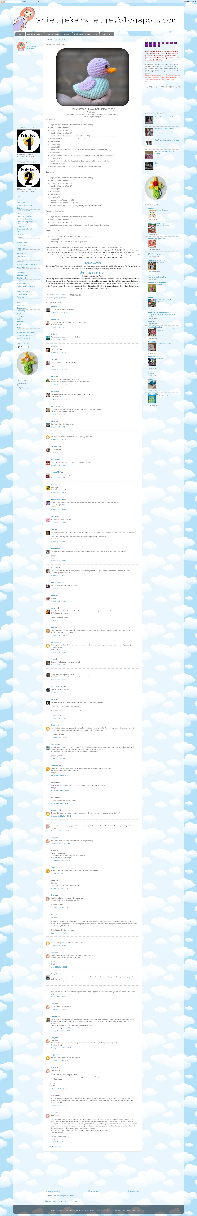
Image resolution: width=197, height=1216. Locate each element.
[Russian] (172, 43)
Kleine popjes (22, 259)
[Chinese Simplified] (159, 46)
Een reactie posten (55, 1146)
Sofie (53, 306)
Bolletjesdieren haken (163, 240)
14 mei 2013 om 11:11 (59, 737)
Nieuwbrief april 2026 (154, 255)
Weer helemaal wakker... (164, 344)
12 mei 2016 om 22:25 (59, 967)
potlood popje (22, 294)
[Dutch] (167, 43)
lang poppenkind (23, 267)
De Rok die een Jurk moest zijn (166, 396)
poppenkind (21, 289)
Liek (52, 529)
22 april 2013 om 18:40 (59, 601)
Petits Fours (21, 283)
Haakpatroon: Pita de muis (164, 128)
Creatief (151, 208)
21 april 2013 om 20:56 (59, 312)
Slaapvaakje (21, 308)
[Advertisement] (92, 1170)
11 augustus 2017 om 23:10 (61, 1031)
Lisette (150, 275)
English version (92, 262)
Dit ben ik (20, 226)
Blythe (19, 213)
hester (53, 376)
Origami (20, 281)
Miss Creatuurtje (57, 687)
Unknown (54, 434)
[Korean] (151, 46)
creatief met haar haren (25, 216)
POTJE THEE (153, 357)
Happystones (21, 248)
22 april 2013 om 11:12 (59, 576)
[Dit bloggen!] (73, 295)
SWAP (19, 319)
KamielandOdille (154, 394)
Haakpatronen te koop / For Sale (86, 34)
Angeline (54, 548)
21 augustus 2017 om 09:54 (61, 1048)
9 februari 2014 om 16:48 (60, 790)
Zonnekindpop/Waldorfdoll (26, 332)
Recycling (20, 300)
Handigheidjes (22, 245)
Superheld (20, 316)
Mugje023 (54, 1055)
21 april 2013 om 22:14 (59, 414)
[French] (151, 43)
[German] (155, 43)
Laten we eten (22, 270)
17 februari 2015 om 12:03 (60, 860)
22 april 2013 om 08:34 (59, 522)
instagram (151, 374)
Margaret (54, 406)
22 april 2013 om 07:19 (59, 493)
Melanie (54, 391)
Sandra (53, 319)
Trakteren (20, 327)
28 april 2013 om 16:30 (59, 718)
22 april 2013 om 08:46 (59, 561)
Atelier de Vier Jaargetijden (158, 312)
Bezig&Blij (152, 342)
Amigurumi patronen (58, 298)
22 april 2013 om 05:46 (59, 478)
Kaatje (53, 595)
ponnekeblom (153, 297)
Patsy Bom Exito (57, 974)
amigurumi (21, 202)
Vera (52, 659)
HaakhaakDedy (56, 582)
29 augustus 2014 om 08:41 (61, 816)
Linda (53, 672)
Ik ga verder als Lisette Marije (157, 277)
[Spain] (159, 43)
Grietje (53, 823)
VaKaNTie (159, 359)
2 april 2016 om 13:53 (59, 933)
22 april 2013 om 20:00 (59, 635)
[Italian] (163, 43)
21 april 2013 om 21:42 (59, 353)
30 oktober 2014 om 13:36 (60, 843)
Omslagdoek (21, 278)
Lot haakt (54, 446)
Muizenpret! (160, 262)
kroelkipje (54, 867)
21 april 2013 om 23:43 (59, 465)
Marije (53, 914)
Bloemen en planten (24, 211)
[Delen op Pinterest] (79, 295)
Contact (20, 34)
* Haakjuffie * (56, 472)
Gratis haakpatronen (34, 34)
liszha (53, 334)
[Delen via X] (75, 295)
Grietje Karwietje (21, 383)
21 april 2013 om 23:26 (59, 452)
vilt (18, 330)
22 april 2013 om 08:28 (59, 510)
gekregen (20, 234)
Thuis (19, 324)
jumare (53, 517)
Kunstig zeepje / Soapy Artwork (28, 264)
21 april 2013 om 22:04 (59, 384)
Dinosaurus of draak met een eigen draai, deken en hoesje (165, 382)
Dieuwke (54, 725)
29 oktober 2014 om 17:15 (60, 831)
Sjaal (19, 302)
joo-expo (151, 253)
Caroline (54, 1016)
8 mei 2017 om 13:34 (58, 997)
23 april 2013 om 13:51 (59, 680)
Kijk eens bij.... (22, 253)
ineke (53, 347)
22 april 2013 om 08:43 (59, 542)
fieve (149, 372)
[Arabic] (155, 46)
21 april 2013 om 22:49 (59, 440)
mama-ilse (152, 321)
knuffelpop (21, 262)
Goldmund (118, 1210)
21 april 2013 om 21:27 (59, 340)
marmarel (54, 459)
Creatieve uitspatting (24, 219)
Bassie (19, 208)
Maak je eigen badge (22, 388)
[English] (147, 43)
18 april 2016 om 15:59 (59, 946)
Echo (156, 163)
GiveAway (20, 237)
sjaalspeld (20, 305)
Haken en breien (23, 242)
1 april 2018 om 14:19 (59, 1088)
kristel (53, 421)
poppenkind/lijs (22, 291)
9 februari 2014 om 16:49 (60, 803)
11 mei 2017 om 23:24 (59, 1009)
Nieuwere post (52, 1191)
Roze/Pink (159, 284)
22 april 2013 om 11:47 (59, 588)
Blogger (142, 1210)
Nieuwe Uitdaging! (162, 210)
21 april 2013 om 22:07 (59, 399)
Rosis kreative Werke (156, 223)
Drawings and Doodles (25, 229)
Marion (53, 608)
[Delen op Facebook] (77, 295)
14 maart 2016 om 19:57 (60, 907)
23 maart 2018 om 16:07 (60, 1060)
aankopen (20, 200)
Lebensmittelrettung (162, 225)
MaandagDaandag (155, 327)
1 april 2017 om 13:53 (59, 982)
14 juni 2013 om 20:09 (59, 758)
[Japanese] (147, 46)
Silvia (53, 699)
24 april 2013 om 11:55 (59, 692)
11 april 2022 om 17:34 (59, 1142)
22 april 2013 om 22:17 (59, 665)
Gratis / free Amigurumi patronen (58, 34)
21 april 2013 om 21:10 (59, 327)
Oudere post (134, 1191)
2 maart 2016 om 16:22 (59, 873)
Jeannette (54, 568)
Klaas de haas (22, 256)
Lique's (150, 379)
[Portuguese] (176, 43)
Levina (53, 989)
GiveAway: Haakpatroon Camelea (167, 140)
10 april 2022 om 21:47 (59, 1105)
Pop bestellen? (107, 34)
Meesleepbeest (22, 275)
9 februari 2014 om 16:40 (60, 776)
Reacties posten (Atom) (65, 1196)
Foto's (19, 232)
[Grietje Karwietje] (18, 386)
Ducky (62, 706)
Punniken (20, 297)
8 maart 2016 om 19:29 (59, 888)
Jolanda (54, 485)
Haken (19, 240)
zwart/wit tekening (23, 338)
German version (92, 272)
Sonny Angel (21, 311)
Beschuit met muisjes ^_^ (164, 117)
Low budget (21, 272)
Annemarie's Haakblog (156, 238)
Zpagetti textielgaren (24, 335)
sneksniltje (55, 642)
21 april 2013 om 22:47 (59, 427)
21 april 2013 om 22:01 (59, 370)
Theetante (20, 322)
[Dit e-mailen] (71, 295)
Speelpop (20, 313)
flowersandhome (57, 499)
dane (53, 627)
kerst (19, 251)
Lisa (52, 359)
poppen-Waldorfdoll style (26, 286)
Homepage (93, 1191)
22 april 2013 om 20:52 (59, 652)
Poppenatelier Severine (157, 282)
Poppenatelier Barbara (156, 260)
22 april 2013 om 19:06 (59, 620)
